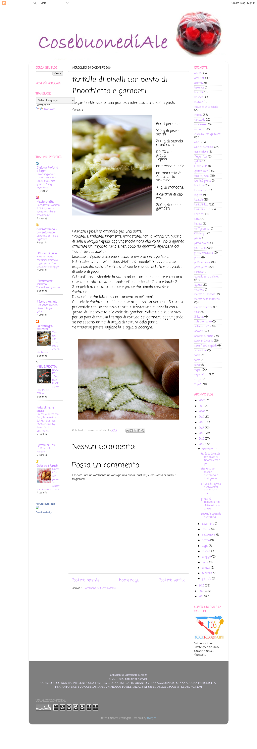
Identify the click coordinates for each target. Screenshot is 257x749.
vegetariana (201, 375)
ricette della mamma (207, 299)
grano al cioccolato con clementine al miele (210, 504)
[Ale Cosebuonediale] (37, 508)
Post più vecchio (172, 580)
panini (197, 238)
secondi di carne (203, 336)
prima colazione (203, 253)
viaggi (197, 379)
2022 (202, 400)
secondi (198, 331)
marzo (206, 568)
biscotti (198, 92)
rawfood (199, 290)
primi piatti (200, 267)
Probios (198, 272)
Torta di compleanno (48, 288)
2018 (202, 422)
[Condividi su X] (135, 431)
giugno (206, 551)
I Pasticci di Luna (47, 253)
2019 (202, 417)
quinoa (198, 285)
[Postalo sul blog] (131, 431)
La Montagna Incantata (45, 327)
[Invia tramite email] (127, 431)
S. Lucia (199, 317)
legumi (198, 195)
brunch (198, 97)
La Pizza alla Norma (44, 450)
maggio (206, 557)
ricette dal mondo (204, 294)
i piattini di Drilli (46, 445)
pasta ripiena (202, 243)
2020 (202, 412)
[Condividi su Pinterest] (143, 431)
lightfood (199, 214)
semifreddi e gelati (205, 346)
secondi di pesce (203, 341)
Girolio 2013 (200, 166)
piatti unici (200, 248)
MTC (197, 219)
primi (197, 258)
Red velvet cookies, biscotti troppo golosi (47, 308)
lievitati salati (202, 209)
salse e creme (202, 326)
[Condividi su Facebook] (139, 431)
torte (197, 360)
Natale (198, 224)
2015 (202, 439)
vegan (197, 370)
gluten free (201, 171)
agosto (206, 540)
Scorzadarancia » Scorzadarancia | (47, 231)
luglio (205, 546)
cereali (198, 115)
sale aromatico (203, 322)
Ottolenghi (200, 234)
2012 (202, 591)
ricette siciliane (203, 307)
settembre (209, 535)
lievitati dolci (201, 205)
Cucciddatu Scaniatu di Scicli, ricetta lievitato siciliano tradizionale (48, 210)
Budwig (198, 102)
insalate (199, 186)
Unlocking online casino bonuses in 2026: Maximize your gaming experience (47, 181)
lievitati (198, 200)
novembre (208, 524)
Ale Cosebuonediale (45, 504)
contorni (199, 129)
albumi (198, 73)
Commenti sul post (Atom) (99, 588)
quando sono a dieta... (206, 277)
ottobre (206, 529)
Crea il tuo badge (44, 512)
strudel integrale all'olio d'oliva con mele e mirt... (211, 489)
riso (196, 312)
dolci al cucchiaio (203, 147)
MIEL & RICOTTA (47, 367)
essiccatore (201, 152)
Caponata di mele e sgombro (47, 237)
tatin (197, 355)
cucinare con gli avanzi (207, 134)
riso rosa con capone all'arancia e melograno (209, 474)
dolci (196, 142)
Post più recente (85, 580)
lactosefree (201, 190)
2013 (202, 586)
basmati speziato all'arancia (211, 515)
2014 (202, 444)
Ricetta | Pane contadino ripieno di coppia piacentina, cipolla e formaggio (48, 262)
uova (197, 365)
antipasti (199, 78)
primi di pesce (202, 262)
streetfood (200, 351)
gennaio (207, 579)
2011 (201, 597)
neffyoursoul (202, 229)
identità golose (202, 181)
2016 (202, 433)
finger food (200, 157)
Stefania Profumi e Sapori (47, 169)
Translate (49, 109)
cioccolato (199, 120)
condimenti (200, 125)
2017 (202, 428)
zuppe (197, 384)
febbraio (207, 573)
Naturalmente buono (45, 409)
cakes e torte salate (206, 107)
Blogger (151, 718)
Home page (129, 580)
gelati (197, 162)
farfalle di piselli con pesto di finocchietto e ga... (210, 459)
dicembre (208, 449)
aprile (205, 562)
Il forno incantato (47, 302)
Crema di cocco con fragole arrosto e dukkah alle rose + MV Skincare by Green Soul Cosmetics (48, 422)
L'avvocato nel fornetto (45, 283)
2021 (202, 406)
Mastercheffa (45, 202)
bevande (199, 88)
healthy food (201, 176)
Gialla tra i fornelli (47, 466)
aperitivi (199, 83)
